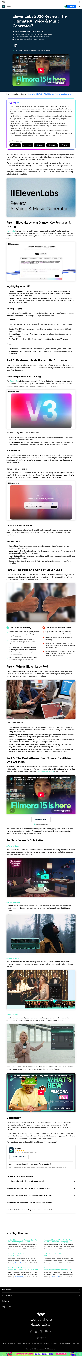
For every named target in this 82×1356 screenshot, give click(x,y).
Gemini (41, 145)
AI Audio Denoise (12, 1014)
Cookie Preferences (64, 1343)
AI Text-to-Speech (13, 846)
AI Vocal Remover (12, 958)
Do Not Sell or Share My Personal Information (45, 1343)
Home (8, 94)
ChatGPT (16, 145)
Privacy (19, 1343)
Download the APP (41, 819)
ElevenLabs (10, 231)
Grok (65, 145)
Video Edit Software (19, 94)
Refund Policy (76, 1343)
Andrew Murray (19, 1276)
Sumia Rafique (19, 1263)
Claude (53, 145)
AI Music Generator (13, 902)
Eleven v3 (13, 381)
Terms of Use (26, 1343)
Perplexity (29, 145)
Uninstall (41, 1346)
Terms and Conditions (8, 1343)
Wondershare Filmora (46, 771)
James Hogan (19, 1249)
